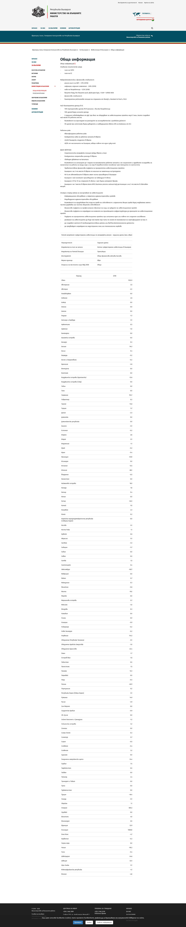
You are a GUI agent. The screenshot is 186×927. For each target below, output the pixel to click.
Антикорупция (74, 28)
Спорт (34, 80)
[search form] (152, 28)
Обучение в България (39, 97)
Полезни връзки (38, 93)
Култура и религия (38, 70)
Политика (35, 83)
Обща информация (39, 90)
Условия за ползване (38, 914)
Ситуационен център (143, 19)
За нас (42, 28)
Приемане (77, 922)
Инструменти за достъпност (127, 2)
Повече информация (104, 922)
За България (52, 28)
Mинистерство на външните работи (138, 37)
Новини (63, 28)
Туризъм (35, 104)
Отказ (89, 922)
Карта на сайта (149, 2)
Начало (140, 2)
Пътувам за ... (146, 13)
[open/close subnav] (55, 86)
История (35, 73)
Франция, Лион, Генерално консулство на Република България (54, 50)
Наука (34, 76)
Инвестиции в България (99, 50)
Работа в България (38, 101)
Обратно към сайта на (143, 35)
